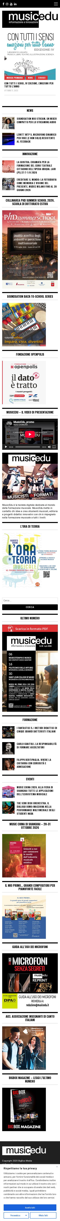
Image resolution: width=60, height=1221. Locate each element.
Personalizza (15, 1215)
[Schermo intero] (54, 446)
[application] (30, 434)
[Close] (57, 1166)
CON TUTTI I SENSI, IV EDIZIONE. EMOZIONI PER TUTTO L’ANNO (28, 85)
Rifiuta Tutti (43, 1215)
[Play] (6, 446)
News (30, 77)
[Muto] (49, 446)
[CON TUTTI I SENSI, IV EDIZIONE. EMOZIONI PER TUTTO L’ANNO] (30, 55)
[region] (30, 1192)
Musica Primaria (15, 77)
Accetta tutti (30, 1207)
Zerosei (41, 77)
